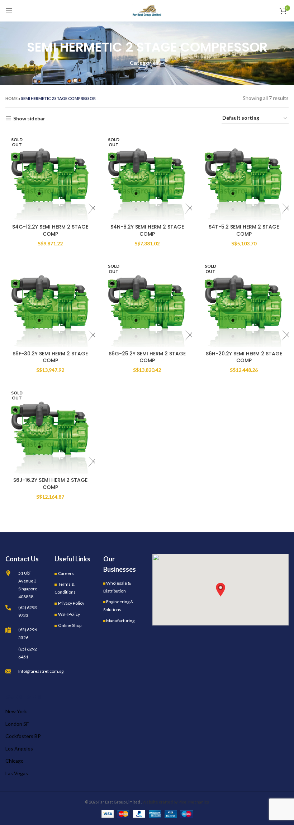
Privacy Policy (71, 603)
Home (11, 98)
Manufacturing (120, 620)
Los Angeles (19, 748)
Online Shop (69, 625)
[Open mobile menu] (9, 11)
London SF (17, 724)
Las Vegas (16, 773)
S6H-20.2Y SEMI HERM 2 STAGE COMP (244, 357)
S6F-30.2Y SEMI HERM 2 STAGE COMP (50, 357)
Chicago (14, 761)
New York (16, 711)
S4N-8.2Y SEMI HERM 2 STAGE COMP (147, 230)
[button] (220, 590)
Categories (144, 63)
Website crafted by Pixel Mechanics (175, 802)
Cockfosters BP (23, 736)
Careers (66, 573)
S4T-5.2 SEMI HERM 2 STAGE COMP (244, 230)
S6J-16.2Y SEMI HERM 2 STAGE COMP (50, 483)
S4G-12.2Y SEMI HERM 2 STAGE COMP (50, 230)
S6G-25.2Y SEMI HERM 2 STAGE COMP (147, 357)
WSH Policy (69, 614)
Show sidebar (29, 118)
